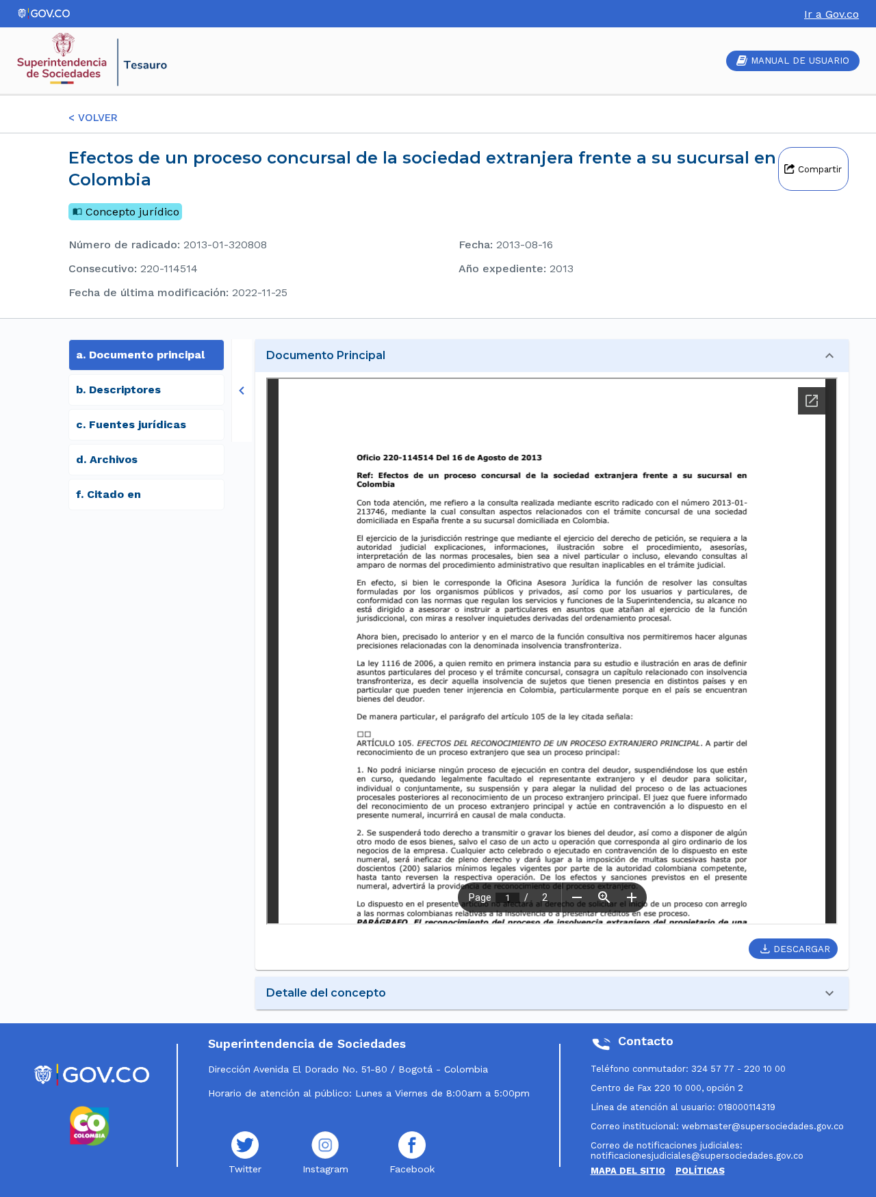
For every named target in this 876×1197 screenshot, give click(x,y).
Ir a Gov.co (831, 14)
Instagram (325, 1168)
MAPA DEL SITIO (628, 1171)
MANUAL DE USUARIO (800, 60)
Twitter (245, 1168)
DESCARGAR (801, 949)
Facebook (412, 1168)
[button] (552, 355)
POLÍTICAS (700, 1171)
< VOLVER (93, 117)
